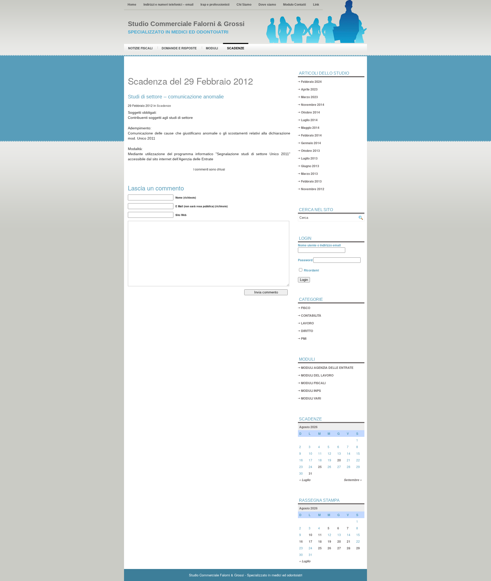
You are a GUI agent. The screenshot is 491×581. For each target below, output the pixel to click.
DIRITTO (307, 330)
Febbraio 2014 (311, 135)
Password (305, 260)
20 (339, 460)
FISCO (305, 307)
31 (310, 473)
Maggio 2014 (310, 127)
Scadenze (235, 48)
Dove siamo (267, 4)
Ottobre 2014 (310, 112)
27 (339, 548)
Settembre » (353, 480)
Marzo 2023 (309, 97)
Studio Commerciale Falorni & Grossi (186, 24)
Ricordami (311, 270)
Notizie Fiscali (140, 48)
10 (310, 534)
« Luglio (304, 480)
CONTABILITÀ (311, 315)
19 (329, 541)
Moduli (212, 48)
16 (301, 541)
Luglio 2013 (309, 158)
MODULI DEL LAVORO (317, 375)
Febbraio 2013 (311, 181)
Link (316, 4)
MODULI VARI (311, 398)
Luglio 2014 (309, 120)
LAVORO (307, 323)
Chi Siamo (244, 4)
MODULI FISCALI (313, 383)
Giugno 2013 (310, 166)
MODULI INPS (311, 390)
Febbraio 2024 (311, 81)
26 (329, 548)
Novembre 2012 (312, 189)
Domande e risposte (179, 48)
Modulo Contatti (294, 4)
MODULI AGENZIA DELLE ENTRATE (327, 367)
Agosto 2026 (308, 427)
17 (310, 541)
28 (348, 548)
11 (320, 534)
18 (320, 541)
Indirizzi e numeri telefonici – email (168, 4)
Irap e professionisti (214, 4)
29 (358, 548)
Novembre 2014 (312, 104)
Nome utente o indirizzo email (319, 245)
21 (348, 541)
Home (132, 4)
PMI (303, 338)
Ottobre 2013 (310, 150)
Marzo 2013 (309, 173)
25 (320, 466)
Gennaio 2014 (311, 143)
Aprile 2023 (309, 89)
